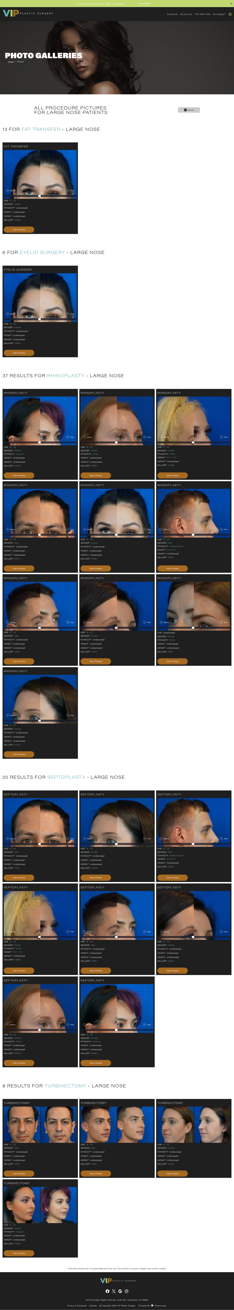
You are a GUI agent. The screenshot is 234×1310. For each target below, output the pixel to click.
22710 (17, 559)
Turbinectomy (65, 1085)
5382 (170, 652)
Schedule (172, 14)
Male (16, 543)
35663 (94, 466)
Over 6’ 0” (171, 550)
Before (12, 190)
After (72, 190)
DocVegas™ (219, 14)
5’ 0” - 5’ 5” (171, 457)
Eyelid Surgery (42, 252)
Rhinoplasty (65, 375)
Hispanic (20, 454)
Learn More (144, 3)
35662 (17, 220)
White (95, 454)
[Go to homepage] (81, 14)
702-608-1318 (202, 14)
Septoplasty (66, 777)
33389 (171, 465)
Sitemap (93, 1306)
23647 (94, 652)
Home (11, 61)
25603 (171, 557)
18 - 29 (12, 200)
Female (17, 204)
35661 (17, 652)
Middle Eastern (176, 546)
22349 (17, 745)
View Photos (19, 229)
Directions (186, 14)
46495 (18, 466)
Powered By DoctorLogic (152, 1305)
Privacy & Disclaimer (77, 1306)
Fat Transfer (41, 129)
